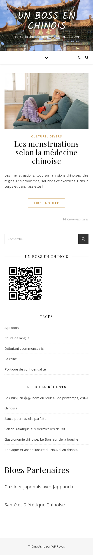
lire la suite (46, 203)
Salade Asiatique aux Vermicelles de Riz (35, 429)
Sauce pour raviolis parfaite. (26, 418)
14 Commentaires (75, 219)
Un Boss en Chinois (46, 21)
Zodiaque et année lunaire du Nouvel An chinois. (41, 449)
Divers (56, 136)
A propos (12, 327)
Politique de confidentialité (25, 369)
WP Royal (57, 546)
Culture (39, 136)
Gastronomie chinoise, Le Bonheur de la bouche (41, 439)
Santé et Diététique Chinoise (35, 505)
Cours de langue (17, 338)
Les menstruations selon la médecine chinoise (46, 152)
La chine (11, 359)
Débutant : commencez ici (24, 348)
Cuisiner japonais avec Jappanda (39, 487)
